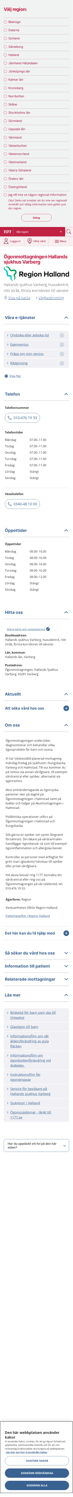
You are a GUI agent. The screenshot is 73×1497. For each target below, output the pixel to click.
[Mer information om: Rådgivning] (62, 363)
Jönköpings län (19, 71)
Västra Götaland (19, 170)
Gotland (14, 38)
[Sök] (69, 231)
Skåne (12, 104)
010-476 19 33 (25, 417)
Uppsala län (16, 129)
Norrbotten (16, 96)
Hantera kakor (37, 1460)
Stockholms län (19, 112)
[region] (36, 1457)
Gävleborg (15, 47)
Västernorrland (18, 154)
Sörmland (15, 121)
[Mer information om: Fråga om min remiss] (62, 354)
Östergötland (17, 187)
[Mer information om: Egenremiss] (62, 344)
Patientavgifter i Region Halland (28, 916)
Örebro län (15, 179)
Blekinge (14, 22)
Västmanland (17, 162)
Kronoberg (15, 88)
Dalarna (13, 30)
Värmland (15, 137)
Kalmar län (15, 79)
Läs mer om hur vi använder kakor (26, 1452)
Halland (13, 55)
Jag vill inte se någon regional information (37, 195)
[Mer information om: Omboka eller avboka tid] (62, 335)
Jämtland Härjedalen (23, 63)
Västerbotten (17, 145)
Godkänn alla (37, 1485)
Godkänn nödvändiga (37, 1473)
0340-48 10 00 (25, 503)
